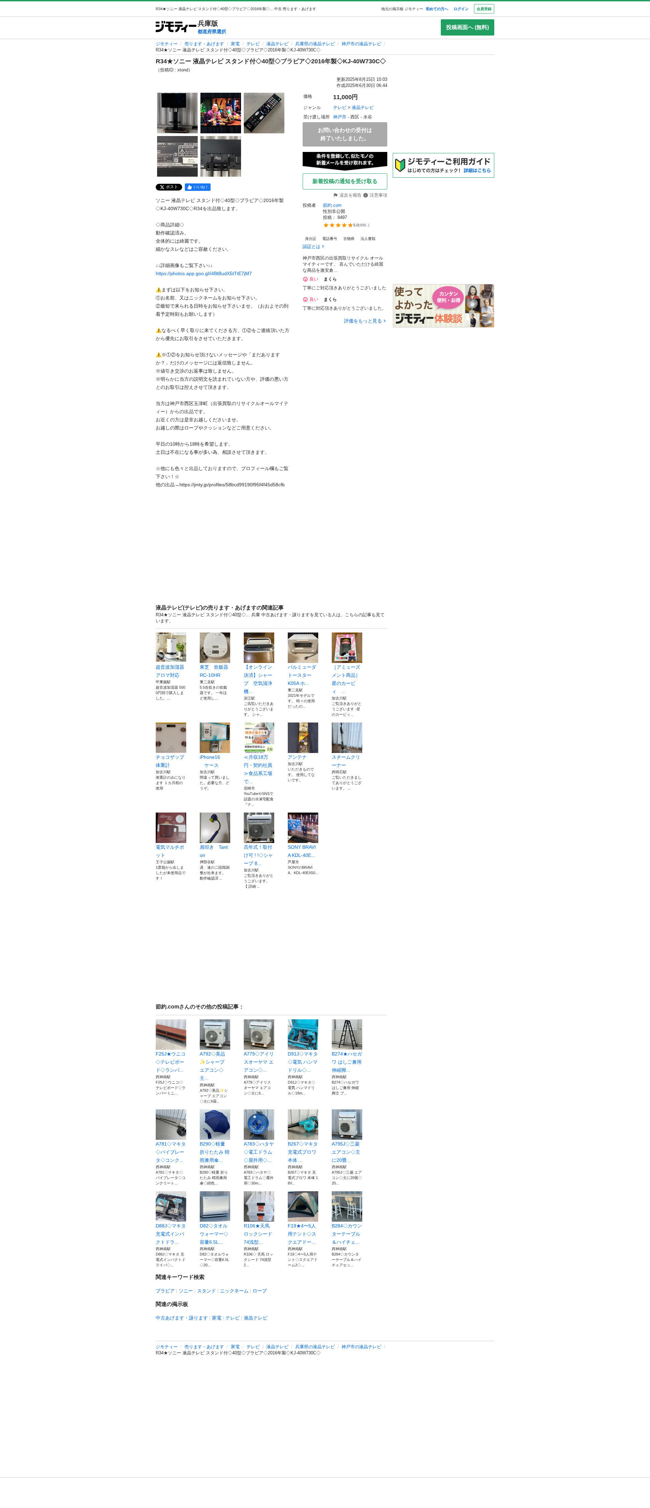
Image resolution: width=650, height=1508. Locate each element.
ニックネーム (234, 1290)
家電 (235, 43)
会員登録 (484, 9)
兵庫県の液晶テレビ (315, 43)
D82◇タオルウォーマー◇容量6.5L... (214, 1234)
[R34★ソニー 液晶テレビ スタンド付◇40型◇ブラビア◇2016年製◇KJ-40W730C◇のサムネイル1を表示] (177, 113)
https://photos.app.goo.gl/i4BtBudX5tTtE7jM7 (204, 273)
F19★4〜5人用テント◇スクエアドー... (302, 1234)
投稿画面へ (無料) (467, 27)
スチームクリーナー (346, 761)
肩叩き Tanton (214, 851)
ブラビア (165, 1290)
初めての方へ (437, 9)
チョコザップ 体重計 (171, 761)
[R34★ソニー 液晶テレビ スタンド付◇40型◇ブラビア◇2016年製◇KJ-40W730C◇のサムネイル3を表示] (264, 113)
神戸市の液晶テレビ (361, 43)
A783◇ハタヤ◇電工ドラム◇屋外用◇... (259, 1152)
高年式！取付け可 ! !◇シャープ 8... (258, 855)
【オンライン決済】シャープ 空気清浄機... (258, 679)
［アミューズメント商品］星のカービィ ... (346, 679)
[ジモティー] (176, 27)
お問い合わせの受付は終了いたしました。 (345, 134)
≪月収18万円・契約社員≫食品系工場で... (258, 769)
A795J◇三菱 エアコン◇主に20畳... (346, 1152)
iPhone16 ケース (210, 761)
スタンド (206, 1290)
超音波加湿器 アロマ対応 (171, 671)
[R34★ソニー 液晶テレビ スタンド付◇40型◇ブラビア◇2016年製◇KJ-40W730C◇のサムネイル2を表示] (220, 113)
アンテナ (297, 757)
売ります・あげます (204, 43)
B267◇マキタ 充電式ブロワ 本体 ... (303, 1152)
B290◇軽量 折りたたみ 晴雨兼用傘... (215, 1152)
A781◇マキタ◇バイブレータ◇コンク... (171, 1152)
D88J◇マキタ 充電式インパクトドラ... (171, 1234)
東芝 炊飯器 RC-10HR (215, 671)
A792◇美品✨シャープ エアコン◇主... (212, 1066)
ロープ (260, 1290)
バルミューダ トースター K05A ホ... (303, 675)
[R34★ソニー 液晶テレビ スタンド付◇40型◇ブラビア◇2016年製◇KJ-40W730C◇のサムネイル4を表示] (177, 156)
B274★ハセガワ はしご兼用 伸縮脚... (347, 1062)
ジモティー (167, 43)
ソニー (186, 1290)
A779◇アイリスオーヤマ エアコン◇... (259, 1062)
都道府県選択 (212, 31)
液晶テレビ (277, 43)
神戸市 (339, 116)
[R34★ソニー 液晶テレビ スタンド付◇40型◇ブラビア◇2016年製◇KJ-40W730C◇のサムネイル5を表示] (220, 156)
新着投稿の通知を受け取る (344, 181)
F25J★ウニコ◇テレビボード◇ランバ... (171, 1062)
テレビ (253, 43)
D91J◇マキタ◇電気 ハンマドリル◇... (303, 1062)
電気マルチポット (170, 851)
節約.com (332, 205)
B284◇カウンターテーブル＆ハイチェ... (347, 1234)
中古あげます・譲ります (182, 1318)
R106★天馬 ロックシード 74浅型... (258, 1234)
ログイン (461, 9)
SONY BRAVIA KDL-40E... (302, 851)
